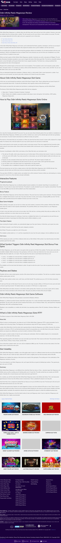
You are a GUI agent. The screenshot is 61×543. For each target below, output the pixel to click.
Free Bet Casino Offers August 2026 (21, 490)
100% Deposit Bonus (21, 495)
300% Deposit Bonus (21, 499)
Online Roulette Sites (5, 482)
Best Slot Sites (4, 5)
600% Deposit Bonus (21, 505)
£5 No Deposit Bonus (51, 486)
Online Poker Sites (4, 484)
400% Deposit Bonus (21, 501)
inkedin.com (53, 529)
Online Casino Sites (5, 490)
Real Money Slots (4, 496)
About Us (48, 482)
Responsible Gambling (5, 498)
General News (49, 480)
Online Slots (6, 9)
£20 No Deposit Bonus (51, 492)
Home (1, 9)
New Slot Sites (11, 5)
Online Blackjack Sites (5, 480)
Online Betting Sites (5, 488)
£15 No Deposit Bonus (51, 490)
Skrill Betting (34, 484)
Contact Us (48, 484)
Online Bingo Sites (4, 486)
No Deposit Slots (20, 480)
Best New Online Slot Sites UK (9, 42)
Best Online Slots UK (7, 41)
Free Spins (18, 484)
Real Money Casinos (5, 494)
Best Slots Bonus (26, 5)
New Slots (26, 541)
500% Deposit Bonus (21, 503)
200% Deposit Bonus (21, 497)
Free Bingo (18, 493)
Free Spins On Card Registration (47, 5)
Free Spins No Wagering (35, 5)
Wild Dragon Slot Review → (55, 398)
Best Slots (18, 541)
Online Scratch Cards (5, 492)
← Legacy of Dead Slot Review (6, 398)
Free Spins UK (18, 5)
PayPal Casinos (34, 480)
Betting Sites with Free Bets (22, 482)
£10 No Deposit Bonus (51, 488)
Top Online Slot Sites (7, 39)
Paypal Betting (34, 482)
